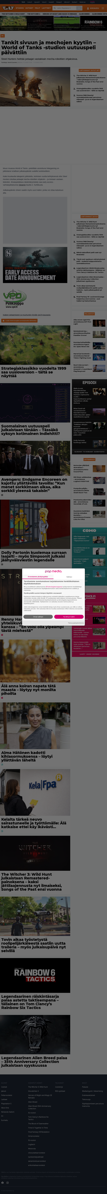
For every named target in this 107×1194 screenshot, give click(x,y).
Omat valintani (38, 617)
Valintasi (69, 577)
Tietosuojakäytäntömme (76, 623)
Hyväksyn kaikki (69, 617)
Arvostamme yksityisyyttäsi (38, 577)
